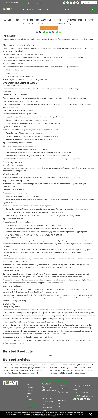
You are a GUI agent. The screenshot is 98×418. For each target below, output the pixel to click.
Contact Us (30, 400)
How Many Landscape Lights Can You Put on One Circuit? (70, 368)
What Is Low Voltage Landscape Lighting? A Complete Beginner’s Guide (26, 368)
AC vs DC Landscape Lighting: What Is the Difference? (23, 370)
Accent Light (46, 384)
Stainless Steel (63, 392)
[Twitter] (71, 2)
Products (30, 391)
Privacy (29, 408)
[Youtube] (74, 2)
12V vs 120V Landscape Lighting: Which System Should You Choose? (26, 365)
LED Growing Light (49, 390)
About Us (30, 387)
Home (29, 384)
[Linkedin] (67, 2)
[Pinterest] (77, 2)
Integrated (61, 400)
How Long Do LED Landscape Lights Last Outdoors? (68, 373)
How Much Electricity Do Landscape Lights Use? (21, 373)
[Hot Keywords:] (93, 9)
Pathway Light (47, 387)
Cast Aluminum (63, 389)
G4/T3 (60, 403)
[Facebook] (64, 2)
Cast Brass (61, 386)
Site (74, 24)
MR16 (60, 406)
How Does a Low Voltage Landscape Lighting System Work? (71, 365)
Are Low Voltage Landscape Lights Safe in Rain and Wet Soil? (71, 370)
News (29, 397)
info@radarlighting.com (33, 3)
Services (29, 394)
